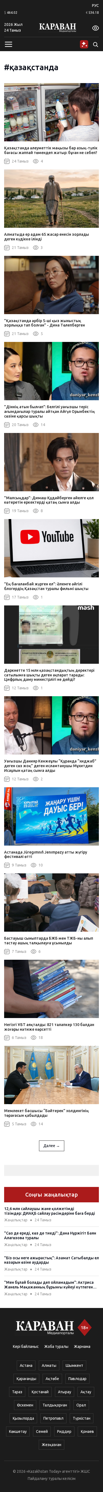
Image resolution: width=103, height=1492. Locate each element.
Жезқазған (51, 1444)
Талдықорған (55, 1405)
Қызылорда (23, 1418)
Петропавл (53, 1418)
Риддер (64, 1431)
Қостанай (40, 1392)
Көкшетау (18, 1431)
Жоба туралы (56, 1346)
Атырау (64, 1392)
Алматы (49, 1365)
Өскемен (25, 1405)
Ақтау (85, 1392)
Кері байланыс (26, 1346)
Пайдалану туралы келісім (52, 1478)
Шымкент (74, 1365)
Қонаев (87, 1431)
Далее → (51, 1145)
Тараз (17, 1392)
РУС (95, 5)
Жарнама (82, 1346)
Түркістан (81, 1418)
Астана (26, 1365)
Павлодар (77, 1378)
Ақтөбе (52, 1378)
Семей (42, 1431)
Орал (81, 1405)
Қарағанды (26, 1378)
